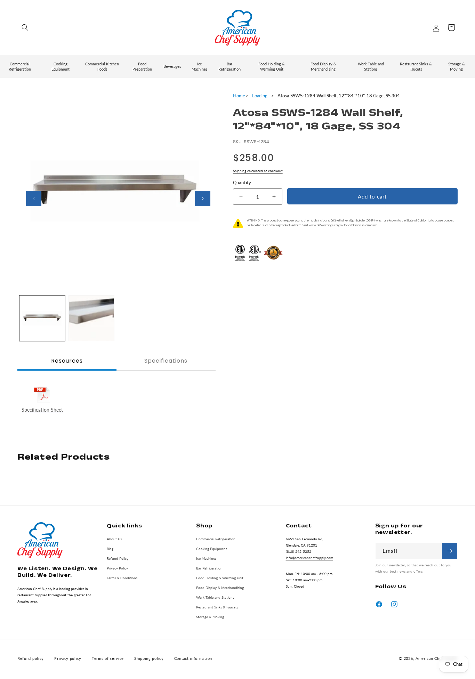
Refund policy (30, 658)
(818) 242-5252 (298, 551)
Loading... (261, 95)
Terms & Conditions (122, 578)
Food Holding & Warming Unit (219, 578)
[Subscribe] (449, 551)
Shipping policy (149, 658)
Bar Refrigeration (209, 568)
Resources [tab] (67, 361)
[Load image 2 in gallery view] (91, 318)
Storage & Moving (210, 617)
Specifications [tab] (165, 361)
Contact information (193, 658)
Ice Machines (206, 558)
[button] (25, 27)
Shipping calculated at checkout (258, 170)
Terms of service (108, 658)
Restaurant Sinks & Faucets (217, 607)
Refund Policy (117, 558)
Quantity (242, 182)
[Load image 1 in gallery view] (42, 318)
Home (239, 95)
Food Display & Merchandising (220, 587)
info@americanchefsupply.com (309, 558)
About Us (114, 539)
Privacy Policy (117, 568)
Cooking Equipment (211, 549)
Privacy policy (67, 658)
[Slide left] (33, 198)
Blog (110, 549)
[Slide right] (202, 198)
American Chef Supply (437, 658)
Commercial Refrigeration (215, 539)
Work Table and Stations (215, 597)
